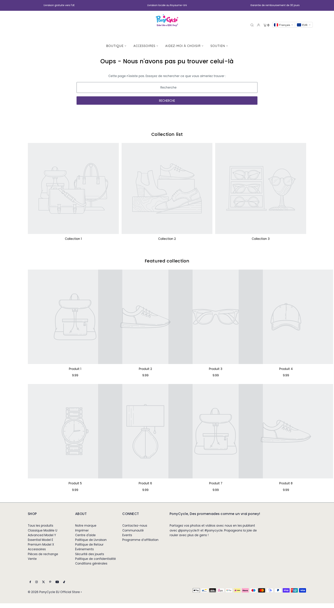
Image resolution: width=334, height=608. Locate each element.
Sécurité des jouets (89, 554)
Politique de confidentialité (95, 559)
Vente (32, 559)
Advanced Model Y (42, 535)
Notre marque (85, 525)
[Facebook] (30, 582)
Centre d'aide (85, 535)
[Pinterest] (50, 582)
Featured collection (167, 261)
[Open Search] (252, 25)
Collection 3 (261, 239)
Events (127, 535)
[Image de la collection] (73, 188)
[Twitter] (43, 582)
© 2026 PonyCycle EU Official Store (54, 592)
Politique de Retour (89, 544)
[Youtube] (57, 582)
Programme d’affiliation (140, 540)
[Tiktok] (64, 582)
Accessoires (37, 549)
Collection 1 (73, 239)
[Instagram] (36, 582)
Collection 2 (167, 239)
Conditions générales (91, 563)
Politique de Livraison (91, 540)
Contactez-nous (134, 525)
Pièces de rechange (43, 554)
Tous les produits (40, 525)
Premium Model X (41, 544)
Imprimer (82, 530)
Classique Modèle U (42, 530)
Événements (84, 549)
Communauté (133, 530)
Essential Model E (40, 540)
